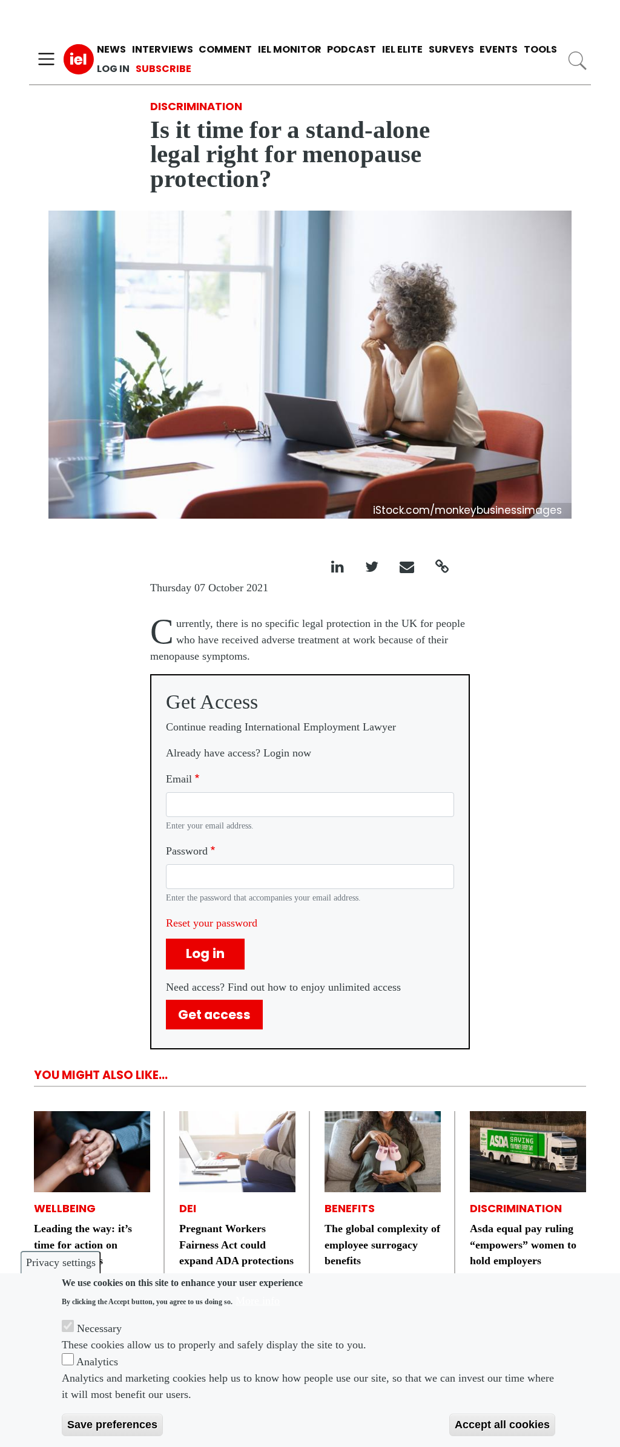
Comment (225, 49)
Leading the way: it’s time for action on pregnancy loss (83, 1244)
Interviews (162, 49)
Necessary (99, 1328)
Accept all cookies (502, 1425)
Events (499, 49)
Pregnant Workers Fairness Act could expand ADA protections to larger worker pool (236, 1252)
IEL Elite (402, 49)
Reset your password (211, 923)
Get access (214, 1014)
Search (577, 60)
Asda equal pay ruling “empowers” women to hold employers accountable (523, 1252)
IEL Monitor (290, 49)
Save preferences (112, 1425)
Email (179, 779)
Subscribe (163, 69)
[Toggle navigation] (46, 59)
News (111, 49)
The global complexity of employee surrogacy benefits (382, 1244)
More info (258, 1300)
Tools (540, 49)
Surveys (451, 49)
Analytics (97, 1362)
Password (187, 851)
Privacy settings (61, 1262)
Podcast (351, 49)
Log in (113, 69)
